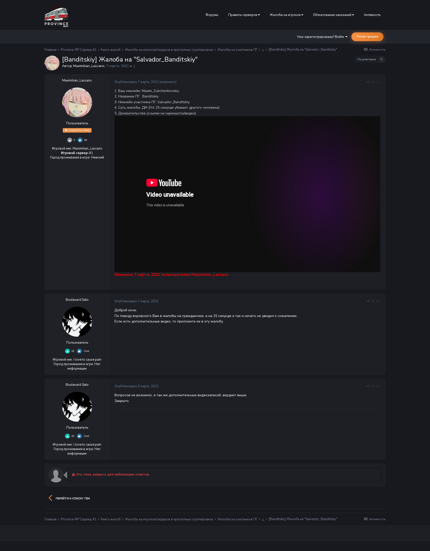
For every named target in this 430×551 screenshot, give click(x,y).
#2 (378, 301)
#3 (378, 386)
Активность (372, 15)
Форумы (212, 15)
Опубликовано (136, 82)
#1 (378, 82)
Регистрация (367, 36)
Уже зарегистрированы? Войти (321, 37)
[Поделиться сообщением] (368, 82)
